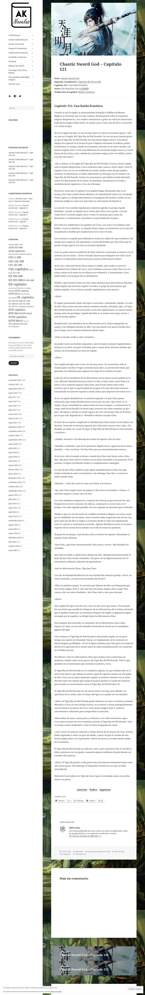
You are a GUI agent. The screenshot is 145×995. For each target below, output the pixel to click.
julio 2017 (12, 397)
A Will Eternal (14, 35)
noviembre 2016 (15, 431)
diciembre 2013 (14, 537)
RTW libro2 (27, 313)
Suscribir (14, 363)
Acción (11, 244)
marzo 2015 (13, 516)
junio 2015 (12, 503)
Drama (10, 273)
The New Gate (14, 84)
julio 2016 (12, 448)
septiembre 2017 (15, 389)
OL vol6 (26, 303)
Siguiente (105, 789)
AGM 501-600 (15, 247)
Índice (93, 789)
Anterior (82, 789)
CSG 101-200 (16, 261)
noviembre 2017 (15, 380)
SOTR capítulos (17, 317)
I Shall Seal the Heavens (18, 53)
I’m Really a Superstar (17, 57)
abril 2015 (12, 512)
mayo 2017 (12, 406)
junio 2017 (12, 401)
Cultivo (31, 270)
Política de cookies (56, 991)
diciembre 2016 (14, 427)
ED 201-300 (15, 280)
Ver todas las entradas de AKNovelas (84, 836)
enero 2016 (13, 474)
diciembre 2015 (14, 478)
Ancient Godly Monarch (18, 40)
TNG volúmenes (13, 327)
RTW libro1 (14, 313)
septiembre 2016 (15, 440)
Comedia (29, 254)
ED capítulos (17, 284)
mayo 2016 (12, 457)
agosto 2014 (13, 525)
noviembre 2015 (15, 482)
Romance (30, 306)
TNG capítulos (14, 324)
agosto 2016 (13, 444)
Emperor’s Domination (17, 48)
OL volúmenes (21, 306)
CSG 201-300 (15, 264)
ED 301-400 (28, 280)
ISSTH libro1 (14, 293)
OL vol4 (11, 303)
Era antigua (27, 288)
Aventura (22, 254)
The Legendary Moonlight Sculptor (19, 78)
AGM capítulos (16, 251)
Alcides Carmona (86, 92)
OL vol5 (19, 303)
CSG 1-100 (14, 257)
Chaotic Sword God (16, 44)
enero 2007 (13, 550)
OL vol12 (12, 306)
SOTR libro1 (15, 320)
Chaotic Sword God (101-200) (98, 851)
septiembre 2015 (15, 491)
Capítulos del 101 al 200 (89, 81)
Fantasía (11, 291)
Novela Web (12, 298)
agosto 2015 (13, 495)
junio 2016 (12, 452)
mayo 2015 (12, 508)
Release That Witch (16, 66)
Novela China (25, 294)
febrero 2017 (13, 418)
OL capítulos (25, 297)
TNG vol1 (23, 324)
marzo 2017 (13, 414)
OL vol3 (26, 301)
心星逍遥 (84, 88)
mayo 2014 (12, 529)
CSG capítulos (18, 269)
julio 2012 (12, 542)
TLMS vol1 (26, 321)
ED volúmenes (12, 288)
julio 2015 (12, 499)
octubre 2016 (13, 435)
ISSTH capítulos (22, 290)
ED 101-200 (15, 276)
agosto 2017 (13, 393)
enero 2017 (13, 423)
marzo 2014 (13, 533)
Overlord (12, 61)
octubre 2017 (13, 384)
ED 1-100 (16, 273)
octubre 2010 (13, 546)
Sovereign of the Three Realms (17, 71)
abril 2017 (12, 410)
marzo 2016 (13, 465)
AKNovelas (79, 851)
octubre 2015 (13, 486)
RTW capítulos (16, 309)
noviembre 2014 (15, 520)
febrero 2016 (13, 469)
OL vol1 (11, 301)
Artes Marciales (13, 254)
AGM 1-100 (18, 244)
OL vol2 (19, 301)
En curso (20, 288)
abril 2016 (12, 461)
